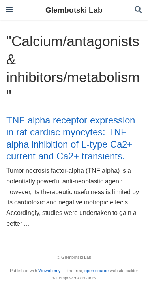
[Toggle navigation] (9, 9)
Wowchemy (49, 270)
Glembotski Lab (74, 10)
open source (96, 270)
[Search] (138, 10)
